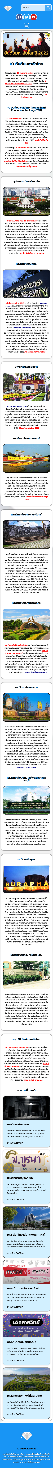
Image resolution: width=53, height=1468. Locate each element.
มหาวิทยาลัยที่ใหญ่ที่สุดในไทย (24, 1396)
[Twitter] (26, 17)
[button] (26, 25)
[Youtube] (33, 17)
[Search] (48, 8)
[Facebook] (19, 17)
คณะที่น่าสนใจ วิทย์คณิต (21, 1342)
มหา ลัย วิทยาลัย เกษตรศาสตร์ (26, 1234)
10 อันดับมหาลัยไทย (26, 1448)
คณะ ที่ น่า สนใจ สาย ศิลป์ (23, 1288)
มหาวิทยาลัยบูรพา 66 (20, 1178)
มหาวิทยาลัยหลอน (18, 1124)
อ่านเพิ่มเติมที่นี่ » (15, 1143)
